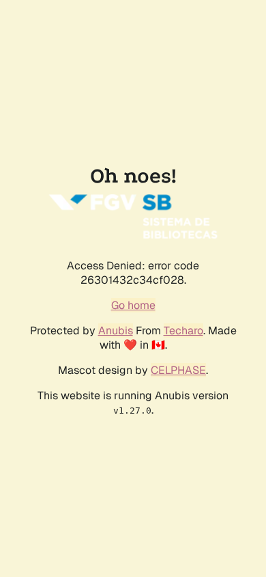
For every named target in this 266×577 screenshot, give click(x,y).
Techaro (183, 330)
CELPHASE (178, 370)
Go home (133, 305)
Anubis (115, 330)
